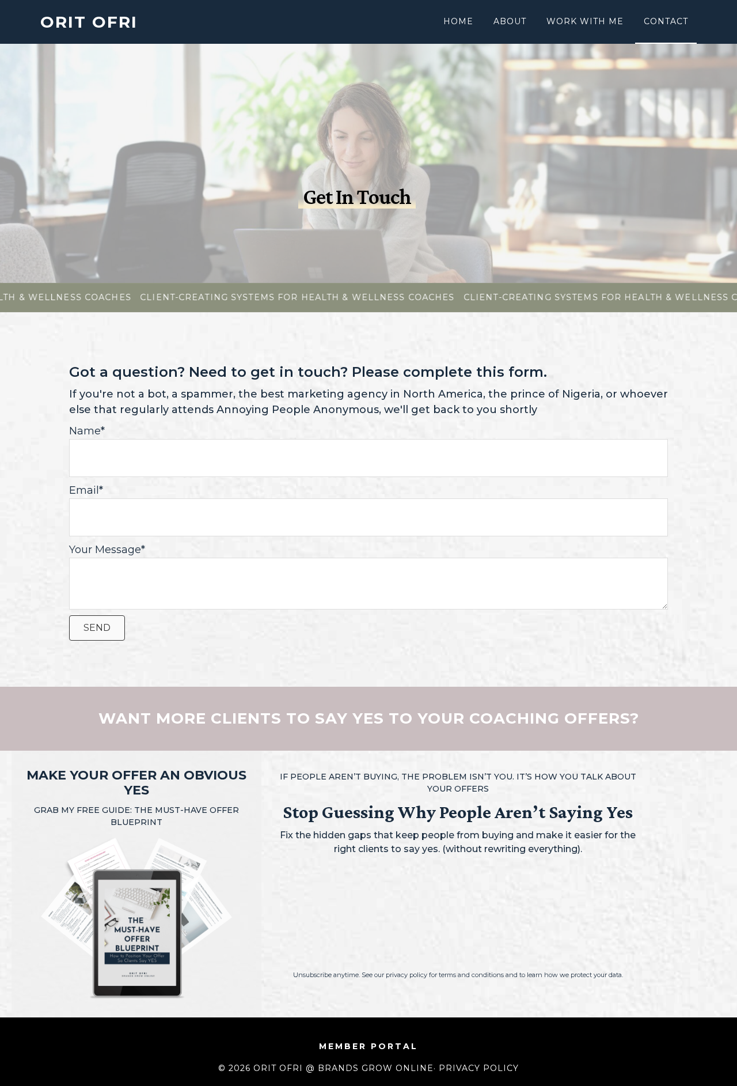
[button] (97, 628)
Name (85, 431)
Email (84, 490)
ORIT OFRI (89, 22)
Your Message (105, 549)
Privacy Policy (479, 1068)
